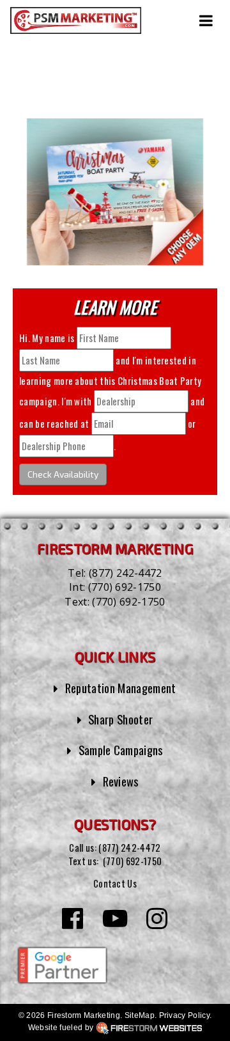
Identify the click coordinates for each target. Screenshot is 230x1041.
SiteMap (140, 1015)
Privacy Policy (184, 1015)
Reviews (121, 781)
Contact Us (115, 883)
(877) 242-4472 (125, 573)
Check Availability (62, 474)
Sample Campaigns (121, 749)
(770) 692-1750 (124, 587)
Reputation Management (120, 687)
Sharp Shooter (120, 719)
